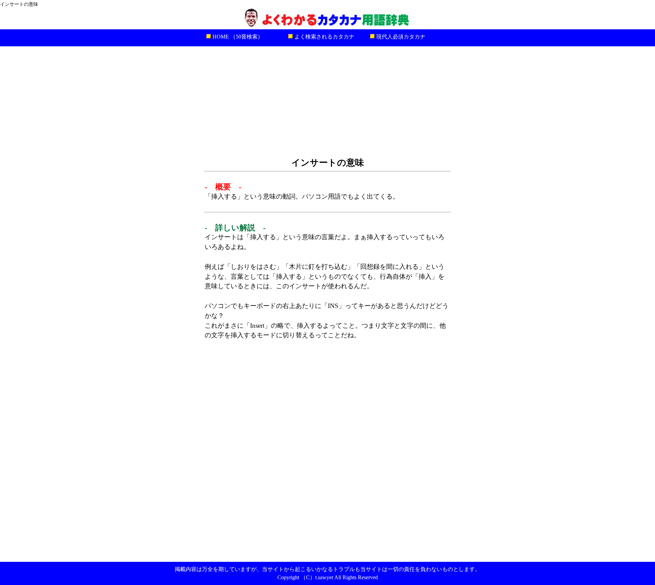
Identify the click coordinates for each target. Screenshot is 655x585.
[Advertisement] (327, 101)
